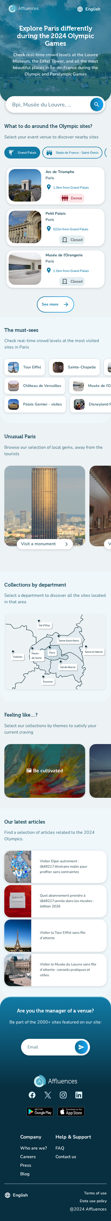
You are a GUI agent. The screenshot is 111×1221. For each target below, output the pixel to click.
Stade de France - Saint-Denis (72, 152)
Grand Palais (22, 152)
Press (33, 1165)
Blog (33, 1174)
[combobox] (52, 104)
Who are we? (33, 1148)
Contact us (73, 1157)
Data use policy (93, 1201)
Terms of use (95, 1193)
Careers (33, 1157)
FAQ (69, 1148)
